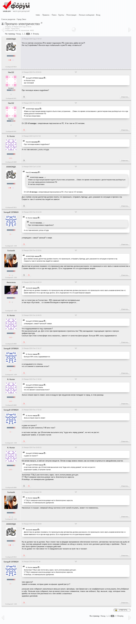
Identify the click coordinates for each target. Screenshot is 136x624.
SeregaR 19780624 (32, 78)
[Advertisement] (70, 56)
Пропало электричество (22, 24)
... (44, 177)
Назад (18, 34)
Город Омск (21, 19)
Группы (61, 15)
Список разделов (8, 19)
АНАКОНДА (11, 39)
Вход (98, 15)
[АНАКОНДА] (24, 130)
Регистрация (71, 15)
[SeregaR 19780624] (24, 160)
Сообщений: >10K (11, 246)
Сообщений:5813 (11, 66)
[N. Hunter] (24, 97)
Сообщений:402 (11, 98)
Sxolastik (11, 251)
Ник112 (11, 72)
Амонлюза (11, 282)
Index (38, 15)
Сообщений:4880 (11, 162)
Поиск (54, 15)
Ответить (124, 97)
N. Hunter (11, 136)
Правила (45, 15)
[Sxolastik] (24, 206)
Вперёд (36, 34)
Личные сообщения (86, 15)
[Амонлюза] (24, 275)
